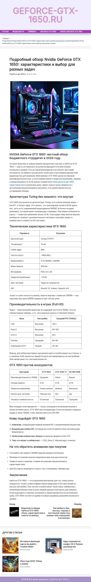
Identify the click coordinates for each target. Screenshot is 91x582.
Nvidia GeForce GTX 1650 (71, 32)
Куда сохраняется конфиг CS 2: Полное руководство (73, 544)
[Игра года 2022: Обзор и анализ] (10, 564)
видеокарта (18, 32)
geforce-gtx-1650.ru (45, 15)
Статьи (5, 32)
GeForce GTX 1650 (48, 32)
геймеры (32, 32)
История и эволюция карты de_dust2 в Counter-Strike (30, 544)
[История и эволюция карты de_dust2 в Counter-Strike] (10, 545)
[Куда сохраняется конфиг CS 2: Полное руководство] (54, 545)
